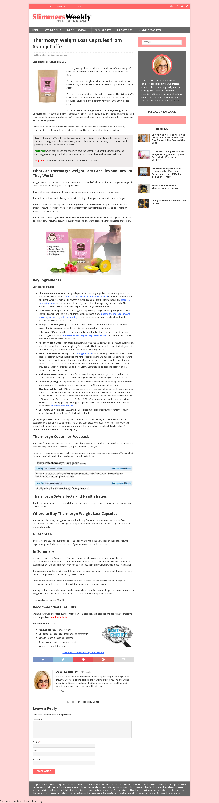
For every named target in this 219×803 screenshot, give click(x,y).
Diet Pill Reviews (76, 30)
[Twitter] (182, 6)
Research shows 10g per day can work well (85, 335)
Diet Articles (124, 30)
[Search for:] (162, 42)
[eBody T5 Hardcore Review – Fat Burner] (144, 203)
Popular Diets (103, 30)
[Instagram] (187, 6)
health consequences (62, 405)
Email (36, 750)
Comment (37, 719)
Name (36, 741)
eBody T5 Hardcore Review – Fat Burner (169, 202)
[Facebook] (177, 6)
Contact (79, 6)
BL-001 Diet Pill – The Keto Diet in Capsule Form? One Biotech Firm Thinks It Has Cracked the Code (168, 138)
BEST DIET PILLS (52, 30)
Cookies (47, 6)
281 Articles (86, 672)
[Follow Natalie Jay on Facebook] (57, 691)
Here (101, 686)
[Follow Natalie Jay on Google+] (61, 691)
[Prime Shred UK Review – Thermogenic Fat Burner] (144, 188)
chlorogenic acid (83, 353)
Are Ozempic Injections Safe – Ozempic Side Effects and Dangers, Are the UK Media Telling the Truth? (168, 172)
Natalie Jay (41, 55)
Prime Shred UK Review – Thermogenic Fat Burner (165, 187)
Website (37, 759)
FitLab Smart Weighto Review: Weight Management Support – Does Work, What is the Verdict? (169, 155)
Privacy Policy (63, 6)
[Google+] (171, 6)
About (35, 6)
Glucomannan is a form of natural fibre (87, 296)
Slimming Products (149, 30)
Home (35, 30)
